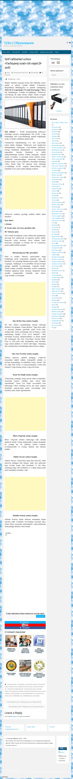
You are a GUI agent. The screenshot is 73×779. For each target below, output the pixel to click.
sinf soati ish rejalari (31, 684)
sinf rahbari (20, 684)
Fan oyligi (54, 200)
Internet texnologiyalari (58, 172)
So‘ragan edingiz (56, 277)
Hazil (53, 327)
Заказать (59, 111)
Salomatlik (55, 161)
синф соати (8, 695)
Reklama (54, 268)
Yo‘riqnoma (55, 170)
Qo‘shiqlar (54, 234)
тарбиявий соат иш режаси (31, 695)
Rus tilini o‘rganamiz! (57, 168)
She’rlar (54, 282)
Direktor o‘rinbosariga (57, 157)
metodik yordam (12, 684)
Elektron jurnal (56, 318)
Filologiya (54, 307)
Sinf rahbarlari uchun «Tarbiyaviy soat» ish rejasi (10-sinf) (27, 706)
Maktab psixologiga (57, 316)
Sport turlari (55, 138)
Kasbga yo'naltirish (57, 261)
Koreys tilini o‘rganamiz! (58, 166)
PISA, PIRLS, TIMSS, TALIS (60, 122)
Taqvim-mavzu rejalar (46, 52)
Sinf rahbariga (34, 72)
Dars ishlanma (56, 266)
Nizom (53, 243)
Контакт (52, 727)
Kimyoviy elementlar (57, 309)
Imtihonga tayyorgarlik (58, 238)
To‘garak (54, 195)
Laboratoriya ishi (56, 197)
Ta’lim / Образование (19, 43)
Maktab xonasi (56, 175)
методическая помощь (16, 691)
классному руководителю (15, 689)
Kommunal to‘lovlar (57, 184)
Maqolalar (54, 279)
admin (8, 72)
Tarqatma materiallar (57, 264)
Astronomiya (55, 127)
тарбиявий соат (17, 695)
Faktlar (54, 305)
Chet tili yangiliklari (57, 216)
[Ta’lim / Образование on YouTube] (70, 42)
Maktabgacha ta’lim (57, 150)
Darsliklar (25, 52)
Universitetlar (16, 52)
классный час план (30, 689)
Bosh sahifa (6, 52)
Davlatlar (54, 284)
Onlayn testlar (34, 52)
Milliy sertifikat (56, 211)
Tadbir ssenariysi (56, 289)
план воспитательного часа (32, 691)
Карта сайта (31, 727)
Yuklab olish (40, 616)
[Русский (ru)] (53, 62)
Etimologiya (55, 323)
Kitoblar (54, 182)
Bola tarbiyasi (55, 143)
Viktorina (54, 141)
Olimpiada (54, 225)
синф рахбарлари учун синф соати (33, 693)
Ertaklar (54, 273)
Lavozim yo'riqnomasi (58, 147)
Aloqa (57, 52)
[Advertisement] (36, 21)
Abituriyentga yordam (57, 245)
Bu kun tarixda (56, 325)
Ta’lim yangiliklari (56, 218)
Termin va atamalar (57, 293)
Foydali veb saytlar (57, 241)
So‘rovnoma (55, 227)
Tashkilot (54, 229)
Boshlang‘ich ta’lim (57, 213)
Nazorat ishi (55, 193)
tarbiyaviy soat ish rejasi (25, 686)
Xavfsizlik (54, 134)
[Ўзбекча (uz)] (58, 62)
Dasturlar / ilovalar (57, 259)
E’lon (53, 223)
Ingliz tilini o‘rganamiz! (58, 163)
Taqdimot (54, 254)
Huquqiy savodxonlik (57, 252)
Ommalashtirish (56, 248)
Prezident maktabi (57, 257)
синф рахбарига (16, 693)
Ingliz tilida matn (56, 291)
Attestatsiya (55, 129)
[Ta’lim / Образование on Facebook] (67, 42)
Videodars (54, 136)
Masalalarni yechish (57, 270)
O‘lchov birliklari (56, 152)
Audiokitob (55, 131)
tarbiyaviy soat (13, 686)
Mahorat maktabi (56, 311)
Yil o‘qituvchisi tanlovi (58, 302)
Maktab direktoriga (57, 145)
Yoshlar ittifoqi (56, 275)
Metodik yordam (56, 204)
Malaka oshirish (56, 236)
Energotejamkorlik (57, 320)
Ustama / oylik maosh (58, 209)
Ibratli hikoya (55, 250)
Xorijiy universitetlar (57, 159)
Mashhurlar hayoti (56, 154)
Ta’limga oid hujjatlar (57, 314)
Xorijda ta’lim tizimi (57, 220)
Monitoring (54, 207)
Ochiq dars (55, 232)
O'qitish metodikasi (57, 202)
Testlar (53, 295)
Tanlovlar (54, 191)
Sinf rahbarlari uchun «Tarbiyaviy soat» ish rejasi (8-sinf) (23, 702)
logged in (15, 716)
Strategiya (54, 286)
